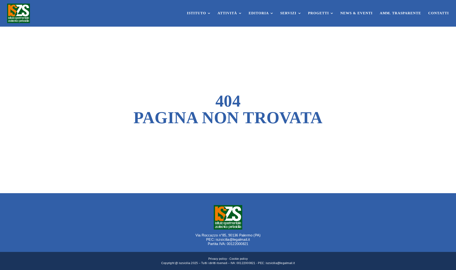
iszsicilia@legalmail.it (280, 263)
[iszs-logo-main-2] (18, 5)
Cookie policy (238, 258)
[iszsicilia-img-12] (228, 207)
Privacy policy (217, 258)
